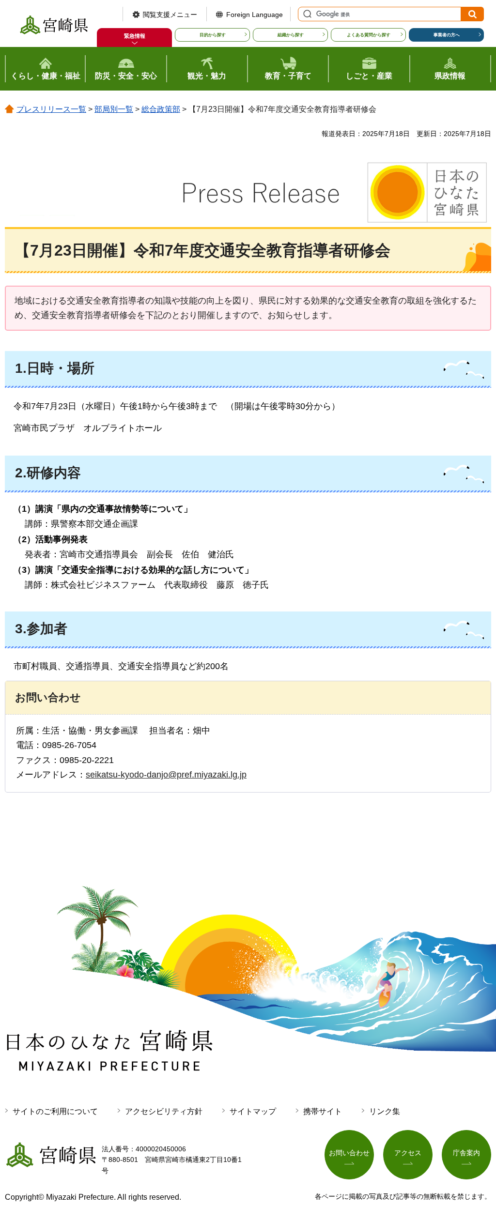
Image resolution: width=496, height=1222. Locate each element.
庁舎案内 (466, 1153)
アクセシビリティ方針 (163, 1111)
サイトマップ (253, 1111)
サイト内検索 (306, 14)
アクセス (407, 1153)
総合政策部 (160, 109)
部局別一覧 (113, 109)
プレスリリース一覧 (51, 109)
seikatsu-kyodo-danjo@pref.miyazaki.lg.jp (166, 774)
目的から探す (213, 34)
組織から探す (291, 34)
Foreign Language (254, 14)
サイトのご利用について (55, 1111)
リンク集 (384, 1111)
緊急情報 (134, 36)
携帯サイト (322, 1111)
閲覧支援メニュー (170, 14)
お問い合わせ (349, 1153)
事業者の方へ (447, 34)
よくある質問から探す (368, 34)
